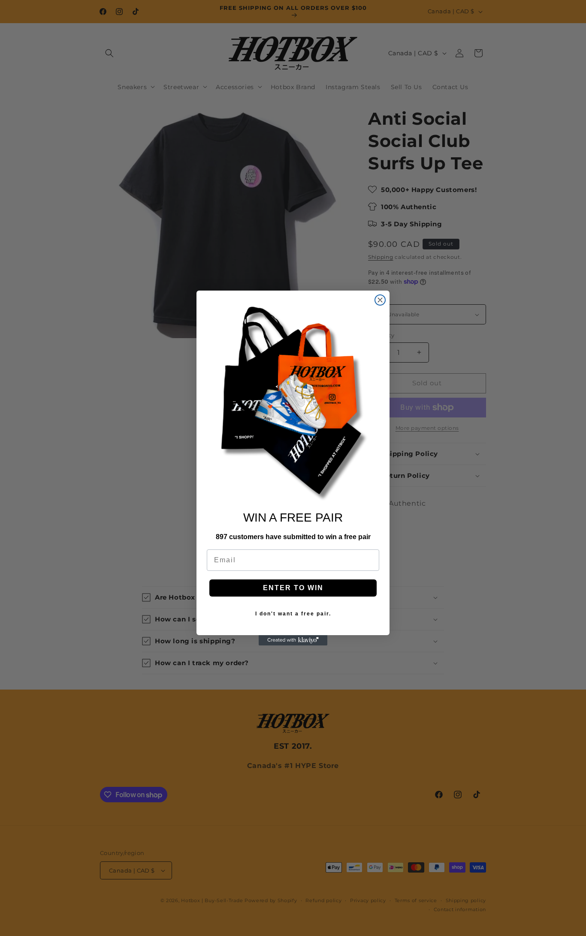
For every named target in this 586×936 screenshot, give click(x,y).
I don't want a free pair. (293, 614)
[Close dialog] (380, 300)
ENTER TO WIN (293, 587)
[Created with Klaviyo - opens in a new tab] (293, 640)
